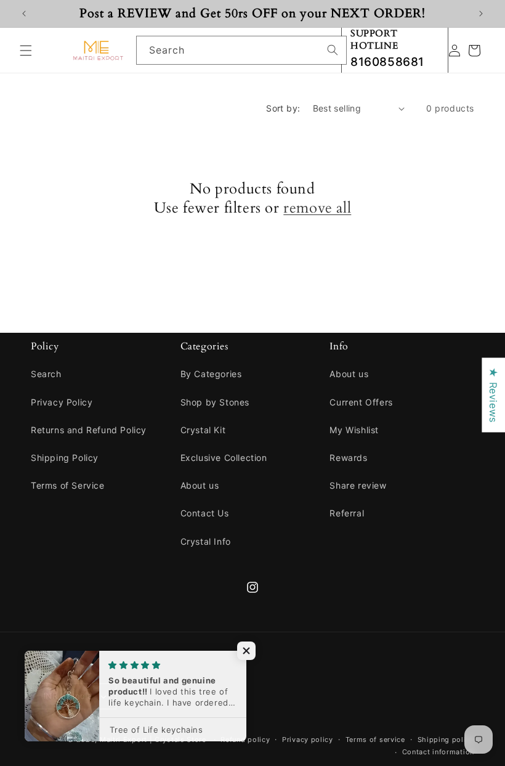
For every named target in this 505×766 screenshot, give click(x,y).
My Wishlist (354, 430)
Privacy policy (307, 739)
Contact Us (204, 513)
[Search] (332, 49)
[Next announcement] (481, 13)
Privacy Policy (61, 402)
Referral (346, 513)
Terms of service (375, 739)
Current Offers (360, 402)
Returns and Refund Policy (89, 430)
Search (46, 374)
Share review (357, 485)
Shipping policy (446, 739)
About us (199, 485)
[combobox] (241, 50)
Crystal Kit (203, 430)
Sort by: (283, 108)
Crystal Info (205, 541)
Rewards (348, 457)
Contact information (438, 752)
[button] (25, 50)
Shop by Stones (214, 402)
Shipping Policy (65, 457)
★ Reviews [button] (493, 394)
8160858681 (387, 62)
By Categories (211, 374)
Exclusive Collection (223, 457)
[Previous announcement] (24, 13)
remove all (317, 208)
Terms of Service (68, 485)
